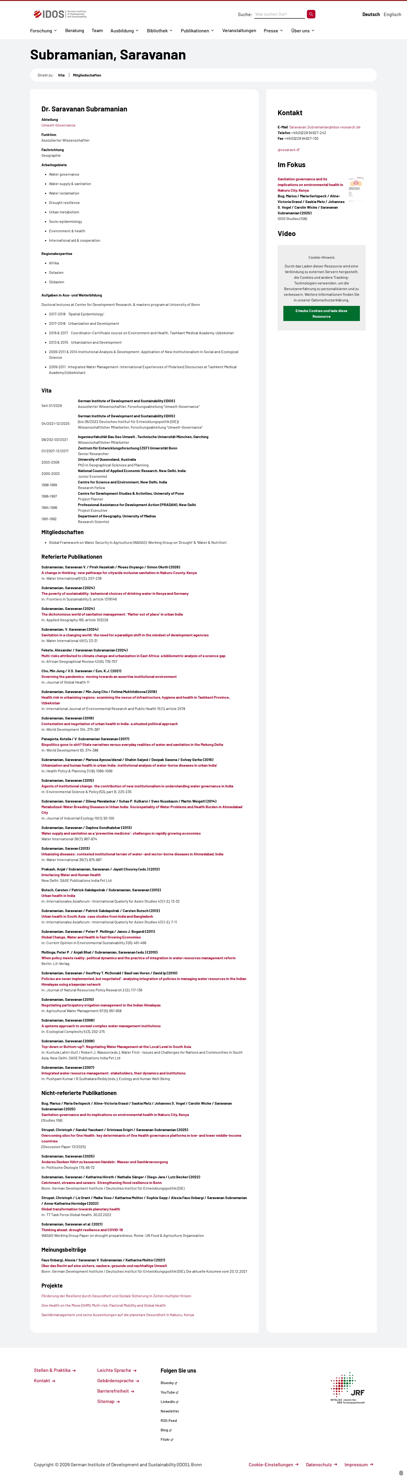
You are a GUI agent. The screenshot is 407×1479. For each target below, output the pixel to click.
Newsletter (170, 1411)
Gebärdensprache (116, 1380)
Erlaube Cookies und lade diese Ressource (321, 313)
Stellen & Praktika (52, 1370)
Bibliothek (157, 30)
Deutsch (371, 14)
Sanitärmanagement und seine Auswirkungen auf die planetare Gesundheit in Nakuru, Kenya (117, 1314)
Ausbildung (122, 30)
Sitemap (106, 1401)
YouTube (168, 1392)
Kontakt (42, 1380)
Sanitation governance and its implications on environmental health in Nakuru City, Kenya (310, 184)
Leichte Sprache (114, 1370)
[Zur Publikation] (356, 189)
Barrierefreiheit (113, 1391)
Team (97, 30)
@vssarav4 (287, 149)
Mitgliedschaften (87, 75)
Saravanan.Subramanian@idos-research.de (325, 127)
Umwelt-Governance (58, 125)
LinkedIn (168, 1401)
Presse (271, 30)
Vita (61, 75)
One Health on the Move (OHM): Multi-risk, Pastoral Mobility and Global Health (103, 1305)
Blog (165, 1430)
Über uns (300, 30)
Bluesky (168, 1382)
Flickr (166, 1439)
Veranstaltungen (239, 30)
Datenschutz (319, 1464)
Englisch (392, 14)
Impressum (356, 1464)
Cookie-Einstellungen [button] (271, 1464)
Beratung (74, 30)
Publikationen (195, 30)
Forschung (41, 30)
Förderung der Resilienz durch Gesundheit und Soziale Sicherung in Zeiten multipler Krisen (116, 1295)
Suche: (245, 14)
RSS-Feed (169, 1420)
